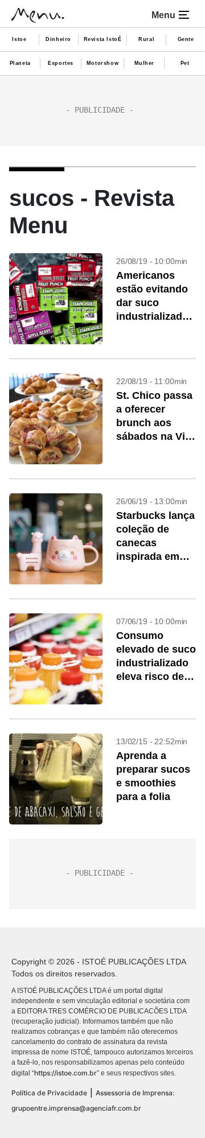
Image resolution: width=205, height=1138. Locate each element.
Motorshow (102, 63)
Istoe (19, 39)
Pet (185, 63)
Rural (146, 39)
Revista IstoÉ (103, 39)
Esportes (60, 63)
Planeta (20, 63)
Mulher (144, 63)
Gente (186, 39)
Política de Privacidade (49, 1092)
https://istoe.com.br (65, 1073)
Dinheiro (58, 39)
